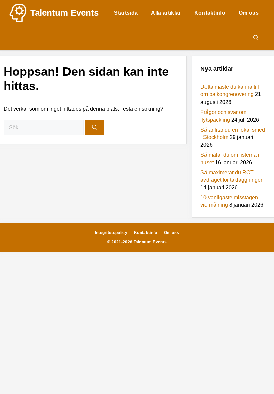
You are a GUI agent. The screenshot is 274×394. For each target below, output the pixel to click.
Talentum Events (64, 13)
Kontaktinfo (210, 13)
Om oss (249, 13)
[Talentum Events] (18, 12)
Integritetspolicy (111, 232)
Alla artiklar (166, 13)
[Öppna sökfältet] (256, 37)
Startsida (126, 13)
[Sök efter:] (44, 127)
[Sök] (94, 127)
